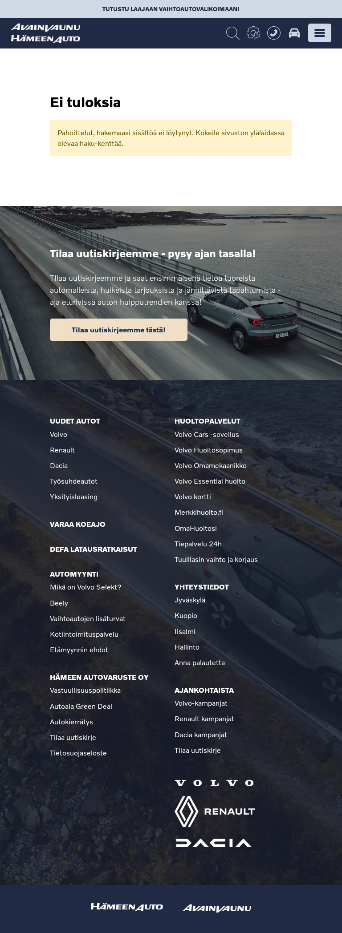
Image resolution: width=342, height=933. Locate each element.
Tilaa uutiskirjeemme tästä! (119, 329)
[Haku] (233, 33)
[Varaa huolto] (253, 33)
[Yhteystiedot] (274, 33)
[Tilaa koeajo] (294, 33)
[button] (319, 33)
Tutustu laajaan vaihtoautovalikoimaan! (171, 9)
